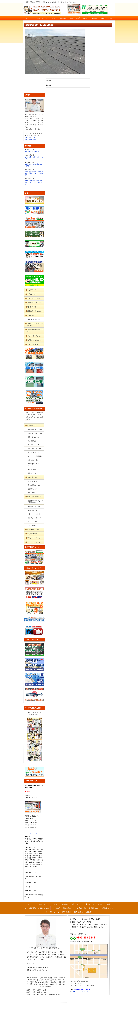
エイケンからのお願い (34, 336)
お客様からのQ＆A (43, 908)
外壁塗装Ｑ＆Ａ (32, 473)
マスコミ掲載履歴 (33, 344)
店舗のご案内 (67, 908)
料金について (95, 18)
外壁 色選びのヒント (34, 437)
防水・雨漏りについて (34, 497)
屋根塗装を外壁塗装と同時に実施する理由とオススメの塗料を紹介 (34, 173)
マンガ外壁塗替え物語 (79, 908)
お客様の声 (63, 18)
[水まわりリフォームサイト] (34, 578)
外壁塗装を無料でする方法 (35, 330)
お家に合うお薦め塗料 (35, 433)
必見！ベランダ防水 (34, 514)
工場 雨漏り (32, 525)
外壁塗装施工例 (66, 912)
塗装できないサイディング (35, 464)
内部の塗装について (33, 529)
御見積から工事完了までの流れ (79, 18)
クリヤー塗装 (32, 469)
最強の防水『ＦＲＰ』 (35, 510)
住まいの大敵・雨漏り (35, 506)
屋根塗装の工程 (32, 481)
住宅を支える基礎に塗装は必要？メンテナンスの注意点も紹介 (34, 182)
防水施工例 (89, 912)
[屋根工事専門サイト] (34, 557)
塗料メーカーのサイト (34, 538)
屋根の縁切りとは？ (34, 485)
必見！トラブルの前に (35, 448)
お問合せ (99, 904)
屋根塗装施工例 (78, 912)
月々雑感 (107, 904)
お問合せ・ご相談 (106, 18)
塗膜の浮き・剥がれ (34, 460)
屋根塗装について (33, 477)
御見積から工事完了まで (35, 302)
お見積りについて (42, 18)
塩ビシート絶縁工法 (34, 521)
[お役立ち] (34, 200)
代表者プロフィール (34, 319)
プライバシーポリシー (34, 542)
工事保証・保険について (35, 311)
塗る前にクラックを (34, 444)
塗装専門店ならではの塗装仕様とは (35, 324)
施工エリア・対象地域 (34, 298)
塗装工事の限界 (32, 492)
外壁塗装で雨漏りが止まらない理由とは (35, 502)
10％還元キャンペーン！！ (33, 151)
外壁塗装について (33, 425)
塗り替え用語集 (32, 534)
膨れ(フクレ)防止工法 (34, 518)
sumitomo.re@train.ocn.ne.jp (31, 833)
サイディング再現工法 (35, 456)
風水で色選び (32, 441)
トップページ (30, 18)
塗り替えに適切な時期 (35, 429)
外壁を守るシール (33, 452)
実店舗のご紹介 (32, 294)
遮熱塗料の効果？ (33, 489)
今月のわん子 (56, 908)
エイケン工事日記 (30, 908)
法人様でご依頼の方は (34, 340)
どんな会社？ (54, 18)
